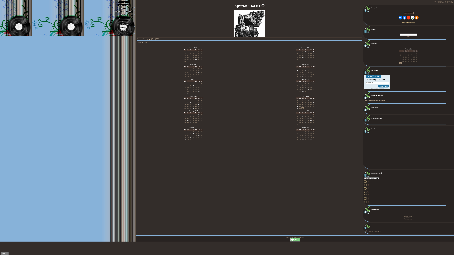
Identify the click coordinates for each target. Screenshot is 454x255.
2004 (365, 181)
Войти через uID (408, 13)
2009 (365, 188)
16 (305, 87)
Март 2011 (193, 64)
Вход (153, 39)
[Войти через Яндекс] (408, 17)
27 (302, 76)
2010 (365, 190)
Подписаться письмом (377, 88)
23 (302, 58)
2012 (365, 192)
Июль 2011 (193, 96)
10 (193, 133)
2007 (365, 185)
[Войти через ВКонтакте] (400, 17)
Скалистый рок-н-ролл (375, 80)
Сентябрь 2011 (193, 111)
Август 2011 (305, 96)
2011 (365, 191)
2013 (365, 194)
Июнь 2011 (305, 79)
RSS (157, 39)
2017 (365, 200)
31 (188, 93)
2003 (365, 180)
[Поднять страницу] (4, 253)
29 (302, 91)
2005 (365, 183)
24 (308, 89)
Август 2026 (408, 49)
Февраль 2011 (305, 48)
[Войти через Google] (413, 18)
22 (297, 106)
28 (196, 60)
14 (313, 102)
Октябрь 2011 (305, 111)
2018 (365, 201)
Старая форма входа (408, 22)
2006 (365, 184)
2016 (365, 198)
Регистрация (147, 39)
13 (313, 54)
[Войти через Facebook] (404, 17)
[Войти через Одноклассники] (417, 17)
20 (188, 121)
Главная (139, 39)
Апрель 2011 (305, 64)
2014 (365, 195)
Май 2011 (193, 79)
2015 (365, 197)
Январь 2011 (193, 48)
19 (198, 72)
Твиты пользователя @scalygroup (374, 100)
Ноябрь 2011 (193, 127)
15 (305, 135)
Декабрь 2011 (305, 127)
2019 (365, 202)
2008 (365, 187)
